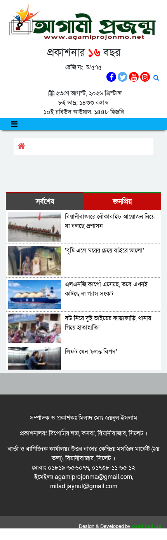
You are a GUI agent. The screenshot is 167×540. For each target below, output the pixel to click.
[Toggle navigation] (14, 124)
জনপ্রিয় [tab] (122, 201)
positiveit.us (147, 526)
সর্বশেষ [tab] (45, 201)
